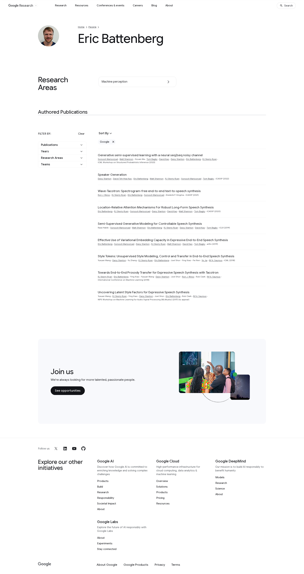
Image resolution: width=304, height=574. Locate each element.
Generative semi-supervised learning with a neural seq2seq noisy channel (150, 155)
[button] (62, 145)
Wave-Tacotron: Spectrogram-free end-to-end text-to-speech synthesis (149, 191)
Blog (154, 5)
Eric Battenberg (193, 159)
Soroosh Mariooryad (108, 159)
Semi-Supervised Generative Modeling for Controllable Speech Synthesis (150, 224)
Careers (138, 5)
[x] (56, 448)
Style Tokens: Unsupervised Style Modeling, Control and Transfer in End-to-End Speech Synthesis (166, 256)
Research (60, 5)
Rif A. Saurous (215, 260)
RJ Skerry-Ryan (209, 159)
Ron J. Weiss (104, 195)
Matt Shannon (126, 159)
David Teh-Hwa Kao (122, 179)
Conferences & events (110, 5)
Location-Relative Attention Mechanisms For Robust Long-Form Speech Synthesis (156, 207)
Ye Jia (204, 260)
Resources (81, 5)
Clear (81, 133)
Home (81, 27)
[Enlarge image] (56, 43)
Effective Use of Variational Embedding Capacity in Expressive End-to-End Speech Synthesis (163, 240)
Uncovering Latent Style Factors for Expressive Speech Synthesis (143, 292)
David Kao (164, 159)
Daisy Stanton (177, 159)
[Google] (44, 564)
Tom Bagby (152, 159)
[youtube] (74, 448)
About (169, 5)
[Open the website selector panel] (36, 5)
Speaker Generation (112, 175)
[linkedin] (65, 448)
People (92, 27)
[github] (83, 448)
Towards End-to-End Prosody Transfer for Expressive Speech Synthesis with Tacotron (158, 272)
